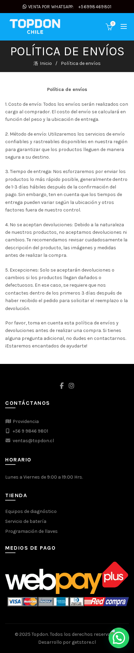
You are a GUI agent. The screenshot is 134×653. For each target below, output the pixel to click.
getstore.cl (84, 642)
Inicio (46, 63)
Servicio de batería (25, 521)
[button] (119, 638)
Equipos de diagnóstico (31, 511)
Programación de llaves (31, 531)
